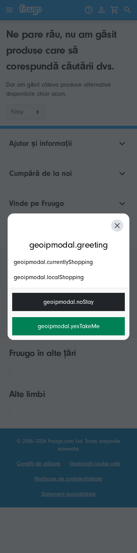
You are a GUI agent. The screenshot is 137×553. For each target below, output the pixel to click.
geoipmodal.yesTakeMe (69, 326)
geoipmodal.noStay (68, 302)
